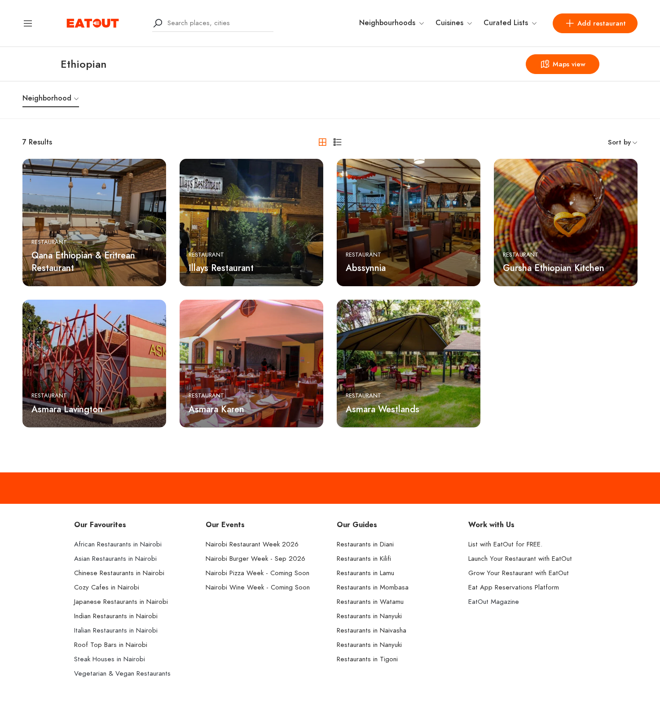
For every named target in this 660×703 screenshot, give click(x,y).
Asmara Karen (216, 409)
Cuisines (449, 23)
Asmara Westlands (382, 409)
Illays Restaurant (221, 268)
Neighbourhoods (387, 23)
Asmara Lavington (67, 409)
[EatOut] (92, 22)
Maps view (569, 64)
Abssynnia (366, 268)
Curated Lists (506, 23)
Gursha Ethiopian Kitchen (553, 268)
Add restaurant (601, 23)
